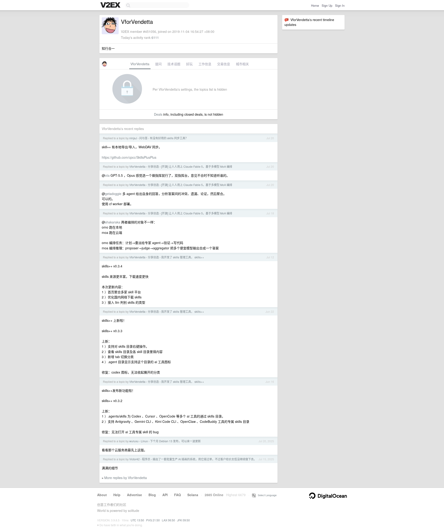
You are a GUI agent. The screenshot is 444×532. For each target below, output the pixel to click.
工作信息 (204, 64)
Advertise (134, 494)
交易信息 (223, 64)
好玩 (189, 64)
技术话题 (173, 64)
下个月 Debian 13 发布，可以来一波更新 (175, 441)
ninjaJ (133, 138)
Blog (152, 494)
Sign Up (327, 5)
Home (315, 5)
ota (107, 175)
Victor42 (134, 459)
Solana (192, 494)
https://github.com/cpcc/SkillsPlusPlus (129, 157)
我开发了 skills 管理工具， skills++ (182, 257)
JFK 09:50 (183, 520)
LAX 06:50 (168, 520)
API (165, 494)
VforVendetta (139, 64)
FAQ (177, 494)
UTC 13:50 (137, 520)
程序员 (146, 459)
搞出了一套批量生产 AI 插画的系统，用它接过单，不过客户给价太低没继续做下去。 (204, 459)
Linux (144, 441)
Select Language (266, 495)
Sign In (340, 5)
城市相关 (242, 64)
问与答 (143, 138)
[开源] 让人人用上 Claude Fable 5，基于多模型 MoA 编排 (196, 166)
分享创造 (153, 166)
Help (116, 494)
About (102, 494)
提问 (158, 64)
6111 (155, 37)
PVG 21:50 (153, 520)
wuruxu (134, 441)
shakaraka (112, 222)
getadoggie (113, 193)
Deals (158, 114)
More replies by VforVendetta (125, 477)
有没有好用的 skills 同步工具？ (169, 138)
